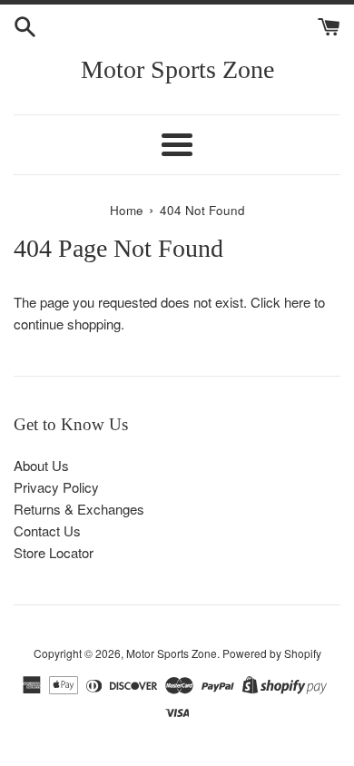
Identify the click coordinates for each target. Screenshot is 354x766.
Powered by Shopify (271, 653)
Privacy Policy (56, 486)
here (297, 301)
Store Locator (53, 552)
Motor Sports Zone (177, 69)
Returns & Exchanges (79, 508)
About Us (41, 465)
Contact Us (47, 530)
